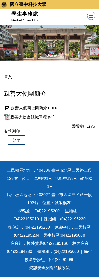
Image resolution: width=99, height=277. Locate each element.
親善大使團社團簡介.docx (34, 108)
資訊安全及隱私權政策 (49, 268)
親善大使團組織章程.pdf (32, 117)
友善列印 (12, 131)
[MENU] (91, 16)
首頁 (8, 77)
